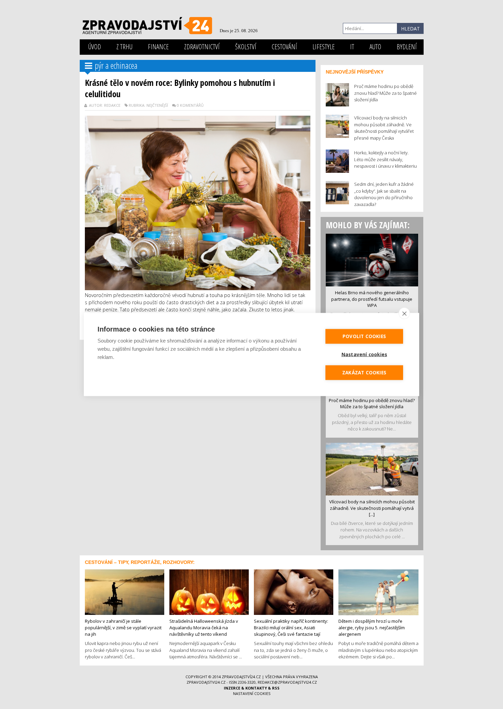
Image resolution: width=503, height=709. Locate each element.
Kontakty (256, 688)
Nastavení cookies (251, 693)
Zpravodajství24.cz (241, 676)
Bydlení (407, 46)
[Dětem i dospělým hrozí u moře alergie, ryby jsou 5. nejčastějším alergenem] (378, 591)
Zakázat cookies (364, 373)
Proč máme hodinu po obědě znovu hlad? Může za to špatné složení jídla (372, 403)
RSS (276, 688)
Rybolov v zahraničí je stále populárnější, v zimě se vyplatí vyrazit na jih (123, 627)
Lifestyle (323, 46)
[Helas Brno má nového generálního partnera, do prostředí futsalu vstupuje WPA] (372, 259)
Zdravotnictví (202, 46)
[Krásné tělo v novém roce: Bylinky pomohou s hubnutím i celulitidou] (197, 202)
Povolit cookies (364, 336)
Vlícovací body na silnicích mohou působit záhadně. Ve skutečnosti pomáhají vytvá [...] (372, 508)
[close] (404, 313)
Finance (158, 46)
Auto (375, 46)
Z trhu (124, 46)
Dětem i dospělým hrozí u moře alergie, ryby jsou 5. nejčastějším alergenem (371, 627)
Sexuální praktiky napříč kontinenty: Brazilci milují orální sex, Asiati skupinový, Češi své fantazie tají (291, 627)
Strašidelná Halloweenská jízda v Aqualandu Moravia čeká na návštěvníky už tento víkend (203, 627)
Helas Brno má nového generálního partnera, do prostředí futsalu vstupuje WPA (371, 298)
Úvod (94, 46)
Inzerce (232, 688)
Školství (245, 46)
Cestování (284, 46)
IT (352, 46)
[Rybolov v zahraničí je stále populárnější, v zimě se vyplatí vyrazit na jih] (124, 591)
